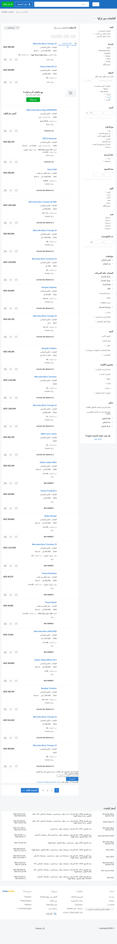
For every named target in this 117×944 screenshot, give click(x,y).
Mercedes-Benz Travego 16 (45, 405)
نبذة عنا (111, 897)
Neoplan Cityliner (49, 348)
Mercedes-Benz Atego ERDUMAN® (41, 110)
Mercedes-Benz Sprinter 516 (108, 829)
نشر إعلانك (33, 100)
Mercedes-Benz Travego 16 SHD (43, 202)
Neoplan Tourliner (49, 688)
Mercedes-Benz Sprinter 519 (108, 815)
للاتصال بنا (111, 905)
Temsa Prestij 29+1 (48, 491)
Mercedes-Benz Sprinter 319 (108, 843)
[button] (11, 59)
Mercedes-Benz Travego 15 (45, 44)
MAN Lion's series (49, 434)
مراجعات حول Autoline (75, 908)
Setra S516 (110, 857)
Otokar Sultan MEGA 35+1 (45, 660)
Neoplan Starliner (49, 287)
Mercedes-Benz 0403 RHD (45, 631)
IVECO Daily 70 (108, 822)
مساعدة (111, 901)
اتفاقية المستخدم (42, 782)
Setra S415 (110, 850)
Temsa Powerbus (49, 573)
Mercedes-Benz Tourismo (46, 377)
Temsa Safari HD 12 (48, 67)
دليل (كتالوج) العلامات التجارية (73, 912)
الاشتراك (72, 779)
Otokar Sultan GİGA (48, 462)
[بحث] (86, 4)
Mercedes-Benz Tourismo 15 (44, 259)
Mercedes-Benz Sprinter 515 (108, 863)
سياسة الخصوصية (55, 782)
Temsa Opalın (51, 602)
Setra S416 (52, 169)
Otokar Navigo (50, 516)
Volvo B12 (110, 877)
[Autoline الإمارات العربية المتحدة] (108, 4)
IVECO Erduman (50, 139)
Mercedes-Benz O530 (106, 836)
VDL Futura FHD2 (107, 871)
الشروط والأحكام (77, 897)
